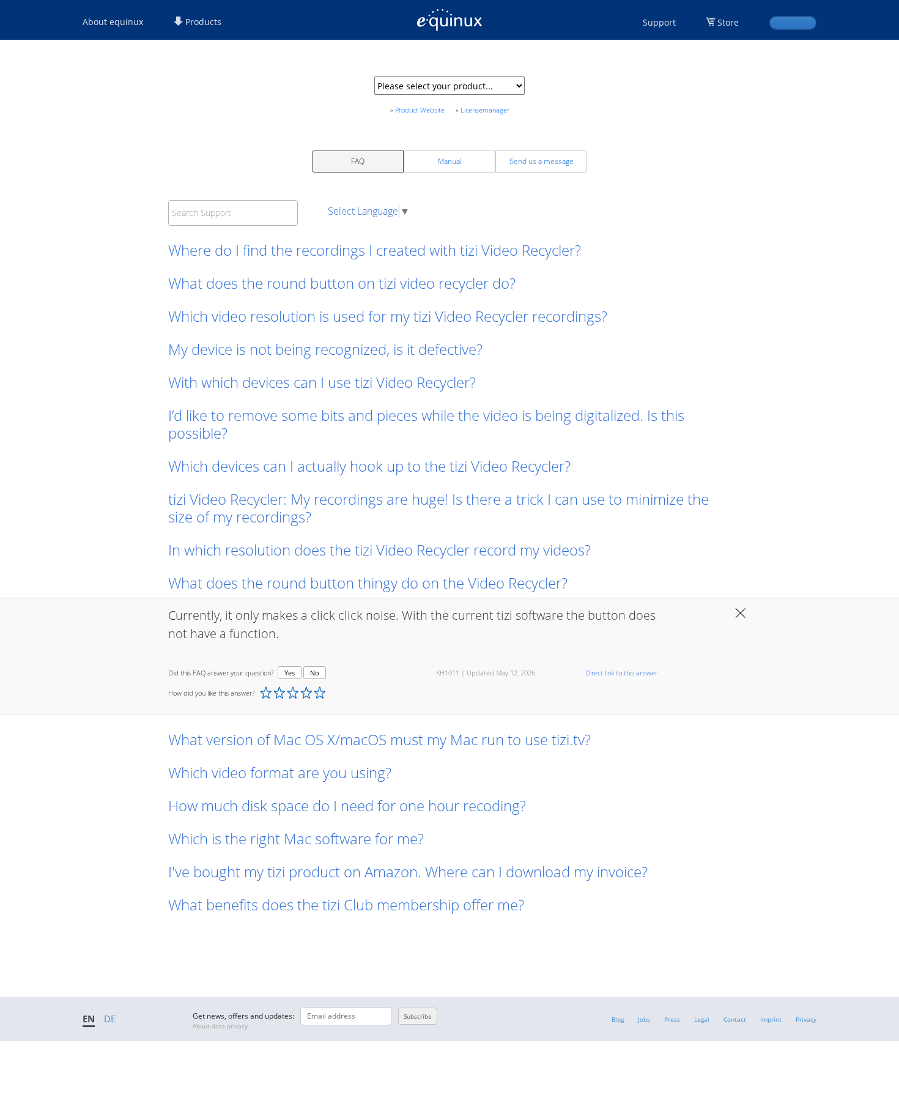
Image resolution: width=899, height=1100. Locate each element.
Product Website (420, 109)
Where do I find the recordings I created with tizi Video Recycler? (374, 250)
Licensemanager (485, 109)
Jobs (644, 1019)
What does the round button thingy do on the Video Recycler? (368, 583)
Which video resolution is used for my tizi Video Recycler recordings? (387, 316)
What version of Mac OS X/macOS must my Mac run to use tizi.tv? (379, 739)
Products (202, 22)
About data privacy (220, 1026)
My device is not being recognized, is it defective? (325, 349)
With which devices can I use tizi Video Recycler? (322, 382)
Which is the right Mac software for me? (296, 838)
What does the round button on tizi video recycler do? (342, 283)
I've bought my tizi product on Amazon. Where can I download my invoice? (408, 871)
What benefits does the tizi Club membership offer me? (346, 904)
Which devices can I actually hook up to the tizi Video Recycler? (369, 466)
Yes (289, 672)
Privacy (806, 1019)
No (314, 672)
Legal (701, 1019)
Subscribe (418, 1016)
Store (728, 22)
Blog (618, 1019)
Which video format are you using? (279, 772)
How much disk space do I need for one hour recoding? (347, 805)
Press (672, 1019)
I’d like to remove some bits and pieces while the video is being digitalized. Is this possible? (426, 424)
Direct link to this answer (621, 672)
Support (659, 22)
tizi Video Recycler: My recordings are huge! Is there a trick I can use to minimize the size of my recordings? (438, 508)
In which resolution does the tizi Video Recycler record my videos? (379, 550)
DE (110, 1019)
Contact (734, 1019)
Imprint (771, 1019)
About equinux (113, 22)
